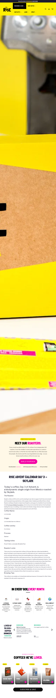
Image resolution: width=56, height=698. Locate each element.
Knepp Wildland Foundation (16, 505)
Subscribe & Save (28, 689)
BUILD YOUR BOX (28, 462)
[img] (8, 636)
